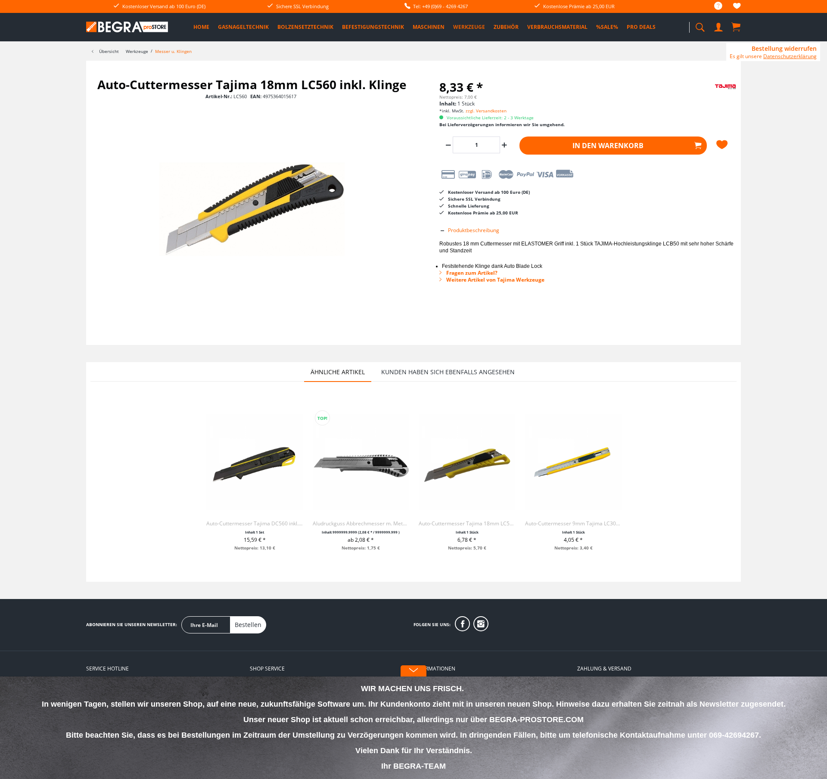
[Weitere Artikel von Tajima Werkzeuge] (715, 93)
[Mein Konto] (719, 25)
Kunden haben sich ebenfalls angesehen (448, 372)
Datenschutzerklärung (790, 56)
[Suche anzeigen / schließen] (700, 24)
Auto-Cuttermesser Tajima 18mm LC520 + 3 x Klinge (467, 523)
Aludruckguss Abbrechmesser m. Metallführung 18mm (361, 523)
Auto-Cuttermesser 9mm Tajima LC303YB (573, 523)
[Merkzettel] (737, 7)
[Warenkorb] (736, 26)
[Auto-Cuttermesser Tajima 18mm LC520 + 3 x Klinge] (467, 462)
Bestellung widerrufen (784, 49)
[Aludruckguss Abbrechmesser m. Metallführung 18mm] (361, 462)
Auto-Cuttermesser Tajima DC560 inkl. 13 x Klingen (254, 523)
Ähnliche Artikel (338, 372)
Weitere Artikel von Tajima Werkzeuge (494, 279)
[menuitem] (714, 6)
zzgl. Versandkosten (486, 111)
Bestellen (248, 625)
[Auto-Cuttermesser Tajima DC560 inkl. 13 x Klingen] (254, 462)
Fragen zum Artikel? (471, 272)
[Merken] (723, 145)
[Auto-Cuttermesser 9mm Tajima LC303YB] (573, 462)
